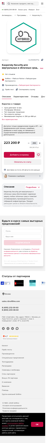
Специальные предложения (13, 358)
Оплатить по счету (22, 162)
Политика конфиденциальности (14, 408)
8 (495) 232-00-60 (10, 307)
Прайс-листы (7, 350)
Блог (38, 9)
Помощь (5, 390)
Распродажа (6, 366)
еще (41, 68)
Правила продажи (9, 411)
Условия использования (12, 406)
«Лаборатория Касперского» (29, 85)
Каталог (5, 346)
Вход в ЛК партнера (10, 378)
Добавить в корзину (19, 155)
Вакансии (5, 386)
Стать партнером (8, 374)
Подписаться (22, 243)
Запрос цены (22, 9)
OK (37, 424)
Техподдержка (7, 362)
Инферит (32, 9)
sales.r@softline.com (11, 301)
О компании (6, 382)
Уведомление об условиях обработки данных (19, 263)
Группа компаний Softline (11, 394)
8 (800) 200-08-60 (10, 9)
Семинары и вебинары (11, 370)
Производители (8, 354)
